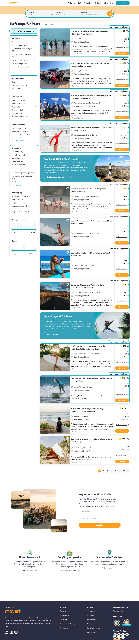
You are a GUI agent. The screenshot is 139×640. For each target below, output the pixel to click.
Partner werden (118, 611)
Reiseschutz (64, 628)
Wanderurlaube (92, 620)
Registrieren (123, 3)
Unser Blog (63, 620)
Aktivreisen (91, 632)
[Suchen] (110, 14)
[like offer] (67, 30)
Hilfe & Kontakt (65, 615)
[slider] (12, 229)
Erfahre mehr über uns (56, 177)
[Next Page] (128, 471)
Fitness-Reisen (92, 624)
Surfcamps (90, 615)
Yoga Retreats (91, 611)
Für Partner (71, 3)
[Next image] (68, 43)
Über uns (63, 611)
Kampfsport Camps (93, 628)
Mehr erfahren (52, 334)
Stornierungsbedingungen (68, 624)
